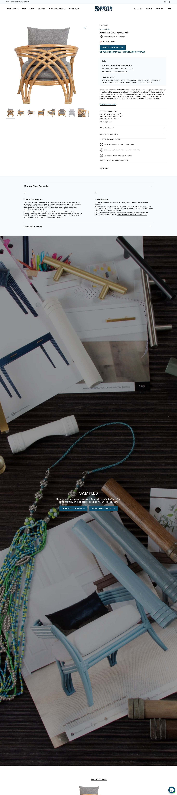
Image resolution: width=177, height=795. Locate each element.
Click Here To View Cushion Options (114, 160)
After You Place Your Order (36, 186)
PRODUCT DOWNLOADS (109, 135)
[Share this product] (85, 28)
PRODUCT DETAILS (107, 128)
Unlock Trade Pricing (112, 48)
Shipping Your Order (33, 226)
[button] (12, 9)
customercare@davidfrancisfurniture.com (132, 214)
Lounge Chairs (105, 29)
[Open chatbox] (171, 790)
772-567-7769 (146, 82)
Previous (6, 65)
